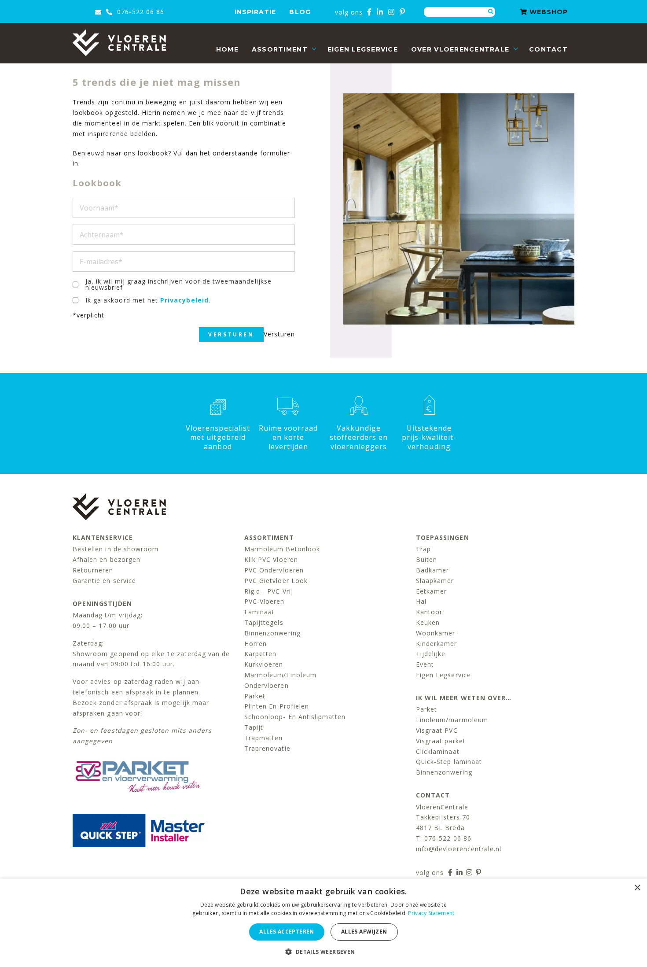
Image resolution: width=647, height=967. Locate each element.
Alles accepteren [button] (286, 931)
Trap (423, 549)
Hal (421, 601)
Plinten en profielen (276, 706)
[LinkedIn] (380, 11)
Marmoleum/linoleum (280, 675)
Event (425, 664)
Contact (548, 49)
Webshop (547, 12)
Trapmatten (263, 738)
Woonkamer (435, 633)
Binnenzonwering (272, 633)
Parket (254, 696)
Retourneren (93, 570)
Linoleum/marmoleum (452, 720)
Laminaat (259, 612)
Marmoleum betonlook (282, 549)
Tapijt (253, 727)
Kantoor (429, 612)
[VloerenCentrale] (119, 43)
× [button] (637, 888)
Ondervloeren (266, 685)
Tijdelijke (431, 654)
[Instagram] (391, 11)
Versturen (231, 334)
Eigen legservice (362, 49)
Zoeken (491, 12)
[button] (323, 951)
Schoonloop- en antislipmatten (295, 716)
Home (227, 49)
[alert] (323, 922)
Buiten (426, 559)
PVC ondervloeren (274, 570)
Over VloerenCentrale (460, 49)
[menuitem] (227, 49)
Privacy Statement (431, 913)
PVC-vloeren (264, 601)
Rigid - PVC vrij (268, 591)
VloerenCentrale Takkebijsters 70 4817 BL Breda (443, 817)
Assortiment (280, 49)
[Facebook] (369, 11)
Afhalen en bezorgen (106, 559)
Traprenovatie (267, 748)
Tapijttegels (263, 622)
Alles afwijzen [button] (364, 931)
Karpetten (260, 654)
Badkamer (432, 570)
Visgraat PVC (437, 730)
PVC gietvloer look (276, 580)
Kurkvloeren (263, 664)
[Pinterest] (402, 11)
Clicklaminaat (438, 751)
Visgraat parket (441, 741)
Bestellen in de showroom (115, 549)
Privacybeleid (184, 300)
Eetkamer (431, 591)
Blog (299, 12)
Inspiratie (255, 12)
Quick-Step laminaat (449, 761)
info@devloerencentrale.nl (458, 849)
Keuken (428, 622)
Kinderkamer (436, 643)
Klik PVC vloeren (271, 559)
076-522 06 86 (139, 11)
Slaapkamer (435, 580)
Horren (255, 643)
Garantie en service (104, 580)
